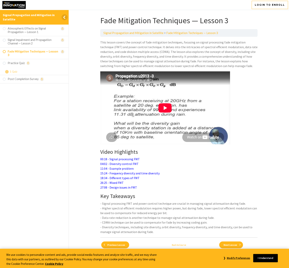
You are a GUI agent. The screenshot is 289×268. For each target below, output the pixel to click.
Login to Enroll (270, 4)
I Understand (265, 258)
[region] (144, 258)
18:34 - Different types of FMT (120, 178)
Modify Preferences (238, 258)
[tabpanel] (179, 137)
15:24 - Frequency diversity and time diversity (130, 173)
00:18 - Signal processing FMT (120, 159)
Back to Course (179, 245)
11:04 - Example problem (117, 168)
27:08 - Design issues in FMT (118, 187)
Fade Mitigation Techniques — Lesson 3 (192, 33)
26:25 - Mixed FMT (112, 183)
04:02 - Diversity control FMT (119, 164)
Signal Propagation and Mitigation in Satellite (133, 33)
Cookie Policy (54, 263)
